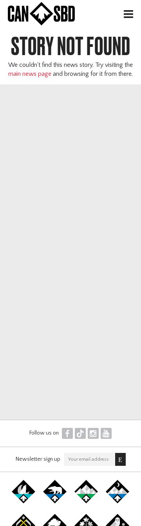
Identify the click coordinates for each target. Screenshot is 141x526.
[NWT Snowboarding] (55, 502)
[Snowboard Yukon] (23, 502)
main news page (29, 73)
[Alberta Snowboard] (117, 502)
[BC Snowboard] (86, 502)
